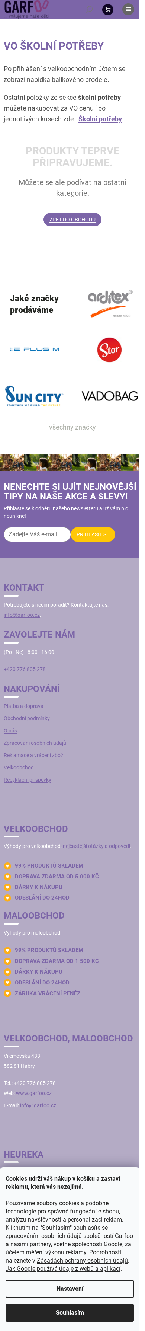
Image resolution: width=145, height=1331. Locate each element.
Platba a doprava (24, 706)
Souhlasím (70, 1312)
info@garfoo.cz (22, 615)
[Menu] (128, 9)
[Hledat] (89, 9)
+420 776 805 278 (25, 669)
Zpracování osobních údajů (35, 743)
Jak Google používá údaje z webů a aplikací (63, 1268)
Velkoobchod (19, 767)
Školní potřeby (100, 119)
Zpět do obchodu (72, 220)
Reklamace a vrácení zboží (34, 755)
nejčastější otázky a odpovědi (96, 846)
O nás (10, 731)
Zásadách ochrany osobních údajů (82, 1260)
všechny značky (72, 427)
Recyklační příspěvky (27, 780)
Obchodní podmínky (27, 718)
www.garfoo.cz (34, 1093)
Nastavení (70, 1288)
